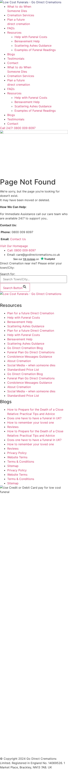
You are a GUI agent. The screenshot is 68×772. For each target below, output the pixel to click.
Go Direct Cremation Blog (25, 348)
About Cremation (19, 361)
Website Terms (17, 457)
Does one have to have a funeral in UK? (34, 418)
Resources (14, 32)
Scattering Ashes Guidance (33, 45)
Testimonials (15, 58)
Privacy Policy (17, 453)
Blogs (11, 54)
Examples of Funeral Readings (35, 50)
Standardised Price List (23, 369)
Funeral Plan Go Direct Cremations (31, 352)
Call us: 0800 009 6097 (16, 298)
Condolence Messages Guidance (29, 356)
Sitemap (12, 466)
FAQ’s (11, 28)
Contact (12, 63)
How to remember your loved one (30, 422)
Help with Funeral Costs (31, 37)
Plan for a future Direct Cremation (30, 313)
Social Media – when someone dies (31, 365)
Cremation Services (20, 15)
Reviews (12, 427)
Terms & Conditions (20, 461)
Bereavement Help (27, 41)
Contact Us (18, 239)
